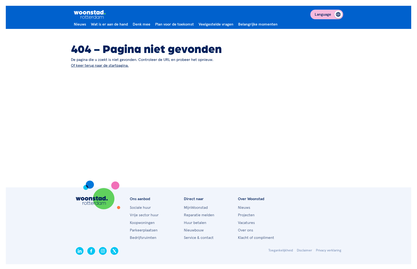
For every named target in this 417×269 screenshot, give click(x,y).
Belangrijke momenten (258, 24)
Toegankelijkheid (280, 250)
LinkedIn (79, 251)
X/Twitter (114, 251)
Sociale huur (140, 208)
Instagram (103, 251)
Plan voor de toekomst (174, 24)
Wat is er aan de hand (109, 24)
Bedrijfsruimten (143, 238)
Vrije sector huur (144, 215)
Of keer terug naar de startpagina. (100, 65)
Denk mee (141, 24)
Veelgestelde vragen (216, 24)
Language (323, 14)
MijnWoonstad (196, 208)
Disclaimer (304, 250)
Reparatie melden (199, 215)
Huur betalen (195, 223)
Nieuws (80, 24)
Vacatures (246, 223)
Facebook (91, 251)
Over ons (245, 230)
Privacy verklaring (328, 250)
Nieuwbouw (194, 230)
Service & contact (199, 238)
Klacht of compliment (256, 238)
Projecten (246, 215)
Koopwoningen (142, 223)
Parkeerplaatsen (144, 230)
